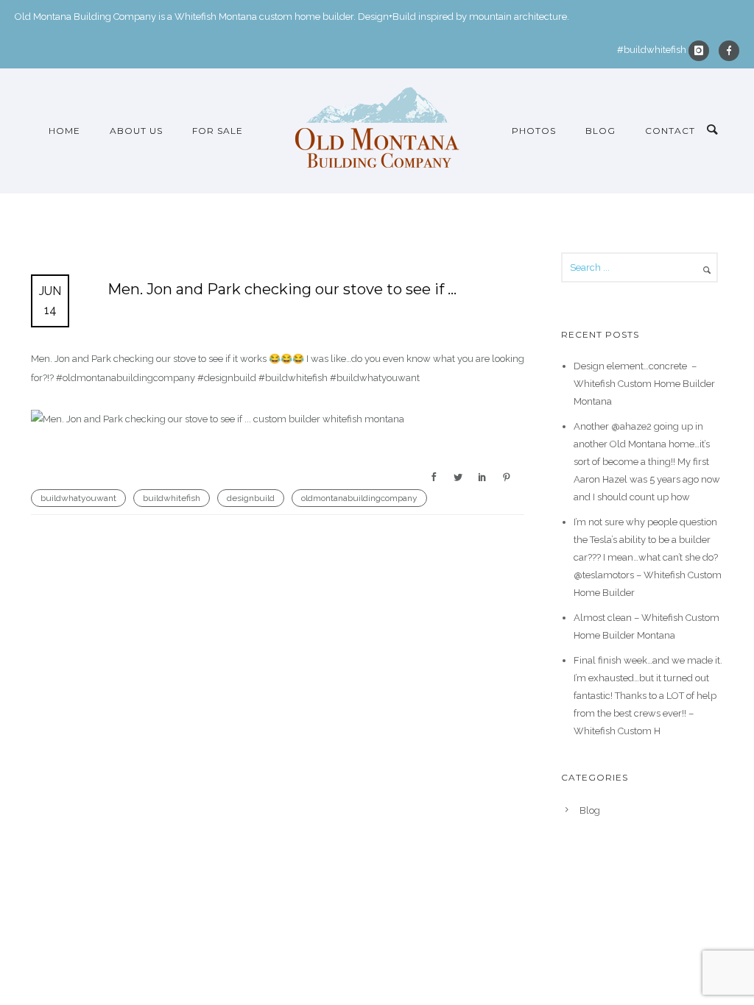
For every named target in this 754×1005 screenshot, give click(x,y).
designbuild (251, 498)
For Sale (217, 130)
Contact (670, 130)
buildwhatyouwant (78, 498)
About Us (136, 130)
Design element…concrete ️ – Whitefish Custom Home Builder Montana (644, 384)
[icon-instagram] (702, 50)
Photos (534, 130)
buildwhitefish (171, 498)
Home (64, 130)
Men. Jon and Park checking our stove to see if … (282, 289)
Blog (600, 130)
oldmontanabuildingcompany (359, 498)
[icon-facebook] (729, 50)
